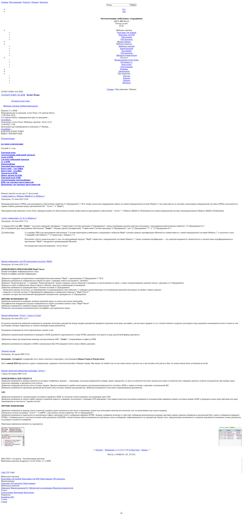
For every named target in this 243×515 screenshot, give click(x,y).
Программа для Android (11, 479)
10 (130, 450)
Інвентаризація (126, 48)
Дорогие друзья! (8, 351)
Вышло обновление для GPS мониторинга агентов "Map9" (26, 261)
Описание (5, 483)
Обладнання (126, 37)
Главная (4, 2)
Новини (35, 2)
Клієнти (26, 2)
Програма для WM (127, 35)
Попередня (109, 450)
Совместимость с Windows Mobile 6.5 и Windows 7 (23, 196)
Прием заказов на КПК (11, 175)
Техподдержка (126, 67)
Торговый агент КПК (11, 178)
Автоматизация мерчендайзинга (16, 180)
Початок (99, 450)
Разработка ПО (7, 497)
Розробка (124, 69)
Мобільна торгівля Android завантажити (20, 106)
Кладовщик (127, 51)
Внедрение (18, 492)
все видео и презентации (12, 144)
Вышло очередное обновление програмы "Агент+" (23, 371)
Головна (110, 89)
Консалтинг (127, 64)
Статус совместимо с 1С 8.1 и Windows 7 (19, 218)
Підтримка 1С (126, 62)
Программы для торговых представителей (20, 184)
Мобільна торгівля (127, 46)
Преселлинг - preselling (11, 171)
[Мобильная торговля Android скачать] (20, 101)
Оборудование (46, 479)
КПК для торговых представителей (17, 182)
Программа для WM (30, 479)
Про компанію (15, 2)
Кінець (145, 450)
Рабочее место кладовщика (40, 488)
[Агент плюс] (13, 95)
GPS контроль (126, 39)
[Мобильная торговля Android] (8, 138)
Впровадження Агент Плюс (127, 60)
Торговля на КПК (9, 173)
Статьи (4, 502)
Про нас (126, 76)
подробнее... (6, 120)
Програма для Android (126, 32)
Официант (5, 488)
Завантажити (124, 71)
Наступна (135, 450)
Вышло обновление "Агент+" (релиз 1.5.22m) (21, 315)
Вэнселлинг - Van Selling (12, 168)
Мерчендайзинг (124, 42)
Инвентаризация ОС (19, 488)
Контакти (44, 2)
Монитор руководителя (126, 55)
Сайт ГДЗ (5, 472)
